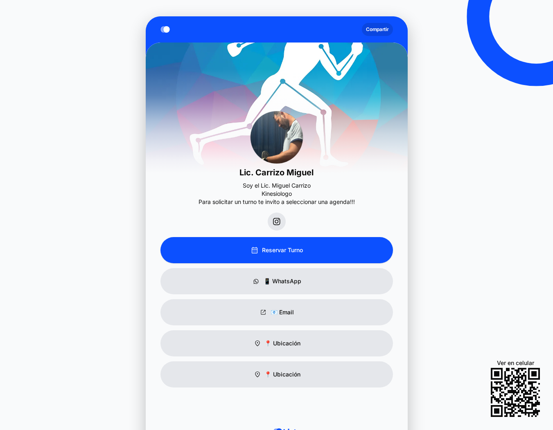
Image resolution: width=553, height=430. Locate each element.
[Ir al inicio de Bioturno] (167, 29)
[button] (276, 343)
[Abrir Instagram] (277, 222)
